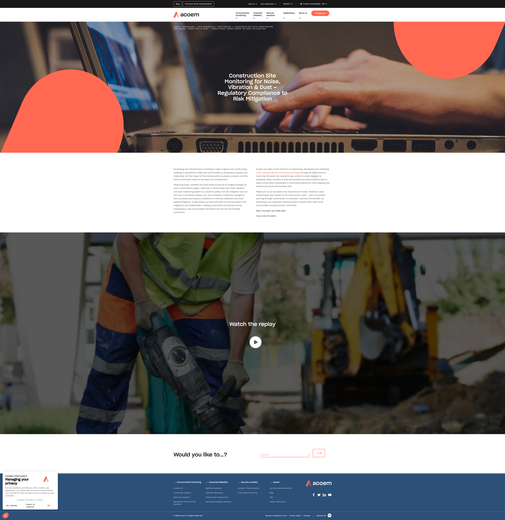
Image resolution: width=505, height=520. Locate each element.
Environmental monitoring (214, 27)
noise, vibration (263, 172)
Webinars (189, 27)
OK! (48, 505)
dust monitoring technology (287, 172)
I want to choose (30, 505)
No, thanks (11, 505)
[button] (5, 515)
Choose (264, 455)
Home (177, 27)
